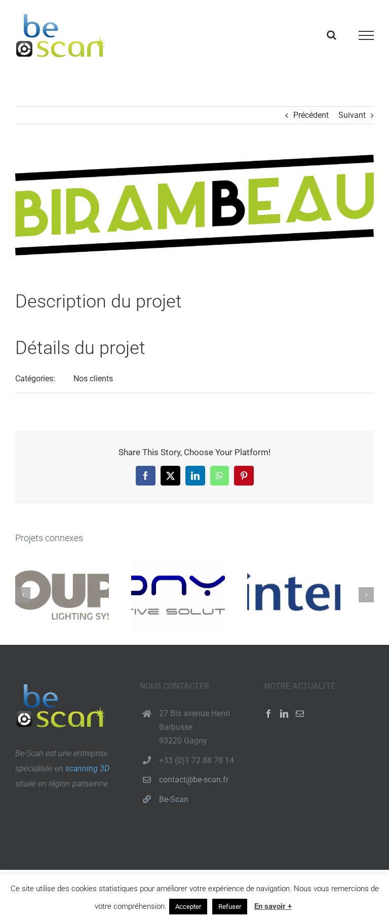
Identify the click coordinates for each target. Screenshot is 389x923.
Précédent (311, 115)
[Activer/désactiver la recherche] (331, 35)
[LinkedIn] (284, 714)
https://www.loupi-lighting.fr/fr (62, 595)
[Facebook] (268, 714)
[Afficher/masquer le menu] (366, 35)
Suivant (352, 115)
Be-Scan (173, 799)
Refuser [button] (229, 906)
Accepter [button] (188, 906)
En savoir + (273, 906)
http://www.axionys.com (178, 595)
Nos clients (93, 378)
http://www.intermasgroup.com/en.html (293, 595)
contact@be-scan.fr (193, 779)
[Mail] (300, 714)
